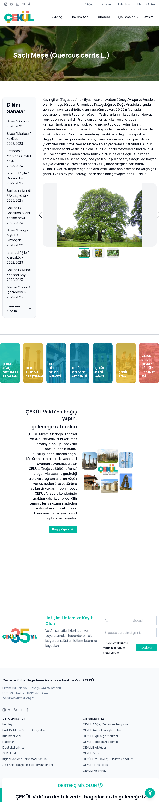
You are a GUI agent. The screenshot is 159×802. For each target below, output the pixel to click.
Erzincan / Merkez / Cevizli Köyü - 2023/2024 (19, 158)
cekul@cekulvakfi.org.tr (18, 698)
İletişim (148, 17)
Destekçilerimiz (13, 747)
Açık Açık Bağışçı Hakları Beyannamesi (27, 765)
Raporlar (8, 742)
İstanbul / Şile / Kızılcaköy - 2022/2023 (18, 257)
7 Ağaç (88, 4)
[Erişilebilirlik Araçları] (150, 793)
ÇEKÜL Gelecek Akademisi (100, 742)
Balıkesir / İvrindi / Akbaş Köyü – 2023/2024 (19, 195)
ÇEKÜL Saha (91, 753)
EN (139, 4)
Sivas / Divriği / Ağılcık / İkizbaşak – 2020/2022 (17, 237)
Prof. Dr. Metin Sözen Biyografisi (23, 730)
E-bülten (124, 4)
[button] (40, 215)
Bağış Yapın (60, 529)
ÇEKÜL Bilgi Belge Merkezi (100, 736)
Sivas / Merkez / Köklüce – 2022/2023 (19, 138)
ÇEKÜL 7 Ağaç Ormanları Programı (105, 724)
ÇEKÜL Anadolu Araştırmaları (102, 730)
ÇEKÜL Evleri (10, 753)
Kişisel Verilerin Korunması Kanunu (25, 759)
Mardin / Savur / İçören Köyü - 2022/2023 (18, 292)
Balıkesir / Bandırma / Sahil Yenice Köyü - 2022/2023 (18, 215)
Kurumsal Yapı (11, 736)
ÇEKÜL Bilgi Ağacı (94, 747)
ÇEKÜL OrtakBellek (95, 765)
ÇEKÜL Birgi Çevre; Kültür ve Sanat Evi (108, 759)
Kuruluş (7, 724)
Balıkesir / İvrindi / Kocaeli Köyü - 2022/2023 (19, 275)
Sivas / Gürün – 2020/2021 (18, 123)
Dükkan (106, 4)
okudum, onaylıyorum (115, 648)
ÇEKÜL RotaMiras (94, 770)
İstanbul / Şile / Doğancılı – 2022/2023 (18, 178)
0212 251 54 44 (37, 693)
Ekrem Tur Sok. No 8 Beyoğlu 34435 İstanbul (31, 688)
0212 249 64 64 (13, 693)
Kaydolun (146, 647)
